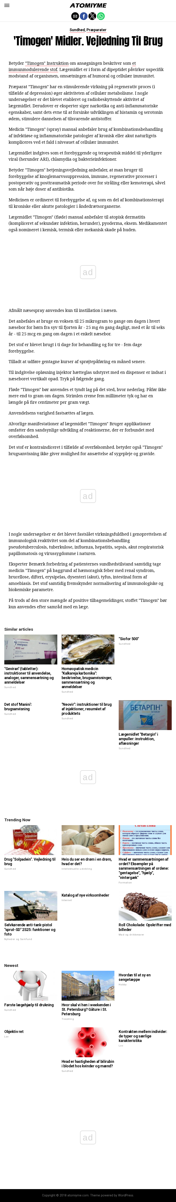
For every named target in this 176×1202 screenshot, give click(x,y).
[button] (6, 5)
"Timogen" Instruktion (47, 63)
